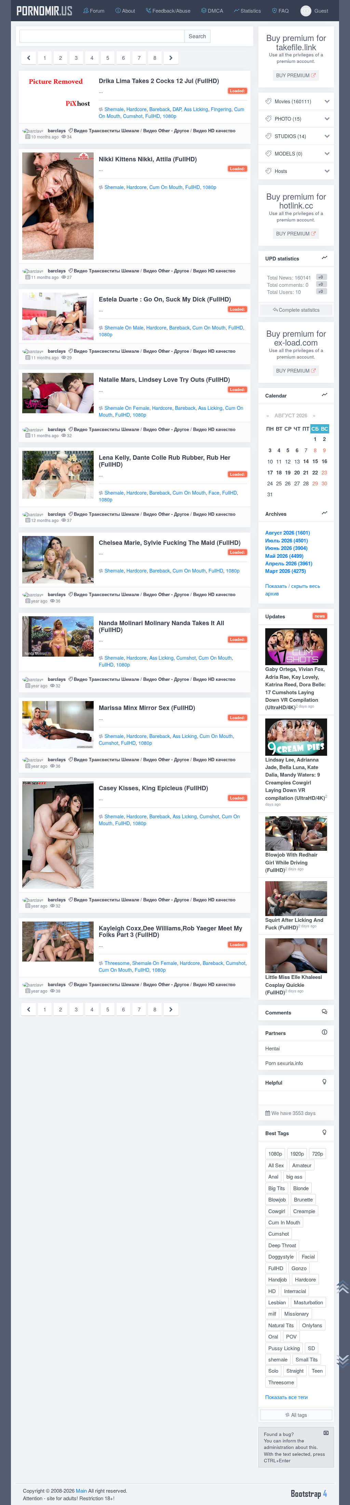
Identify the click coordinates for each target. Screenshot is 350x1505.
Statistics (250, 10)
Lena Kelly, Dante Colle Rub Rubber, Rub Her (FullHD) (164, 461)
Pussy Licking (284, 1348)
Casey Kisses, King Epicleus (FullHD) (153, 787)
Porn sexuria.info (284, 1062)
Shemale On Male (124, 327)
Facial (308, 1256)
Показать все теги (286, 1396)
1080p (169, 115)
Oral (273, 1336)
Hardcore (136, 109)
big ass (294, 1176)
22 (315, 472)
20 (297, 472)
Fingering (221, 109)
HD (272, 1290)
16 (324, 461)
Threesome (117, 962)
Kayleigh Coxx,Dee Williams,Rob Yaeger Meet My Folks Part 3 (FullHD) (170, 931)
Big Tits (276, 1188)
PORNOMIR (44, 10)
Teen (317, 1370)
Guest (320, 10)
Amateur (301, 1165)
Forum (97, 10)
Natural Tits (281, 1325)
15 (315, 461)
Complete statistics (299, 309)
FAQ (283, 10)
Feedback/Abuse (170, 10)
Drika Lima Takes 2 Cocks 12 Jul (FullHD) (159, 80)
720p (317, 1153)
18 (279, 472)
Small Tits (307, 1359)
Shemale (114, 109)
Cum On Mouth (166, 187)
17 (270, 472)
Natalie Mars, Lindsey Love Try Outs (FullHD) (164, 379)
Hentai (272, 1048)
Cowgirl (276, 1210)
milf (272, 1313)
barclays (57, 130)
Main (81, 1490)
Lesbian (277, 1302)
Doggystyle (281, 1256)
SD (311, 1348)
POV (291, 1336)
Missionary (296, 1313)
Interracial (295, 1290)
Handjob (277, 1279)
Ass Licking (196, 109)
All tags (298, 1414)
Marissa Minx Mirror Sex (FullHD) (147, 707)
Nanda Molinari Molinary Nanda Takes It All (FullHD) (161, 626)
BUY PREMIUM (293, 75)
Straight (295, 1370)
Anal (273, 1176)
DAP (177, 109)
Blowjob (277, 1199)
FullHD (152, 115)
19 (288, 472)
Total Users (280, 291)
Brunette (303, 1199)
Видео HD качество (214, 130)
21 (306, 472)
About (128, 10)
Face (213, 492)
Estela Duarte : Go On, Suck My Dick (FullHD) (165, 299)
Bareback (159, 109)
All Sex (276, 1165)
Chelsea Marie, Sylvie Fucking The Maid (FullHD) (170, 542)
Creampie (304, 1210)
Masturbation (308, 1302)
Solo (273, 1370)
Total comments (285, 284)
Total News (289, 277)
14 (306, 461)
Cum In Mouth (284, 1222)
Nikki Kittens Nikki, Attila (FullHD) (148, 158)
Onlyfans (312, 1325)
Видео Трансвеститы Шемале (106, 130)
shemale (277, 1359)
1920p (297, 1153)
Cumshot (133, 115)
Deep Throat (282, 1245)
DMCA (214, 10)
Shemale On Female (127, 407)
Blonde (301, 1188)
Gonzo (299, 1268)
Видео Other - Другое (166, 130)
